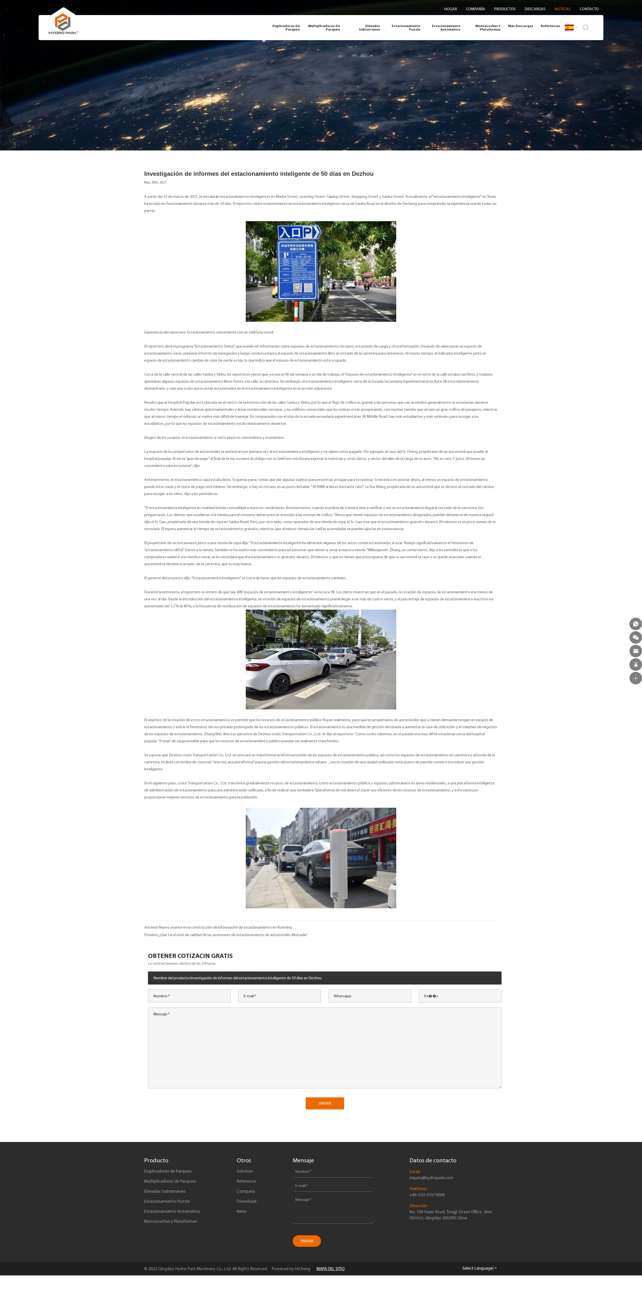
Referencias (550, 26)
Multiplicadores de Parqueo (324, 27)
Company (246, 1191)
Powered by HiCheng (291, 1268)
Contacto (589, 9)
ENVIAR (324, 1103)
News (242, 1211)
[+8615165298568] (635, 624)
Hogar (450, 9)
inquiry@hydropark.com (431, 1177)
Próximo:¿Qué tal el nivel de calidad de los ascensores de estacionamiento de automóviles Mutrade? (225, 934)
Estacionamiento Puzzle (406, 27)
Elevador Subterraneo (369, 27)
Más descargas (520, 26)
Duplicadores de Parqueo (286, 27)
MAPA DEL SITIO (330, 1268)
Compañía (475, 9)
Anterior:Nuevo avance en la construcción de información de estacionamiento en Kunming (218, 927)
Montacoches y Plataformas (488, 27)
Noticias (562, 9)
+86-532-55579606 (427, 1194)
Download (246, 1201)
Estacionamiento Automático (446, 27)
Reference (246, 1181)
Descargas (535, 9)
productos (505, 9)
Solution (245, 1171)
